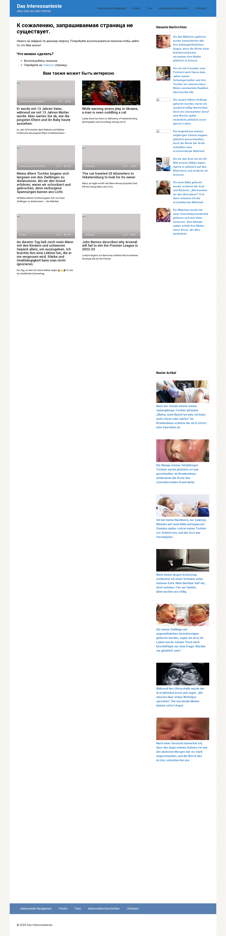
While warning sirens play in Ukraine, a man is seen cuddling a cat (110, 110)
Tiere (149, 8)
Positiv (136, 8)
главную (48, 65)
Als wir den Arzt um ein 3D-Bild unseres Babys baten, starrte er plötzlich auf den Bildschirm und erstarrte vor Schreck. (190, 166)
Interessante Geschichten (174, 8)
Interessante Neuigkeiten (111, 8)
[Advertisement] (182, 304)
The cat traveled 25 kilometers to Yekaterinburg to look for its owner (108, 175)
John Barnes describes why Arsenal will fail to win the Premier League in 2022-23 (110, 245)
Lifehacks (200, 8)
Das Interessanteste (39, 6)
